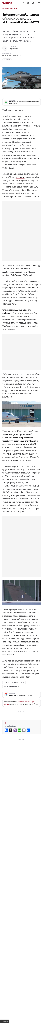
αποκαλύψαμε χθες (18, 310)
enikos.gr (20, 177)
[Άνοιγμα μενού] (39, 3)
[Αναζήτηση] (23, 3)
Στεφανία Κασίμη (14, 48)
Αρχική (5, 8)
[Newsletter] (28, 3)
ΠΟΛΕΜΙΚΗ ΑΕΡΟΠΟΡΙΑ (11, 686)
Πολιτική (13, 8)
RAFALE (6, 682)
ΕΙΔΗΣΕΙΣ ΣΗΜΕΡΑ (18, 682)
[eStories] (33, 3)
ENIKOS (7, 3)
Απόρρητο (5, 1021)
